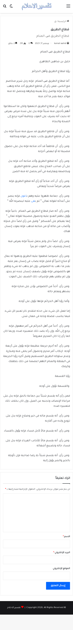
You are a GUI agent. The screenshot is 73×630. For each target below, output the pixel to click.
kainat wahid (60, 43)
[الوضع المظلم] (11, 8)
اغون (24, 196)
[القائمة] (68, 8)
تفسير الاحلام (14, 608)
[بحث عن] (5, 8)
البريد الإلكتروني (61, 552)
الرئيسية (62, 21)
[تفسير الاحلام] (36, 6)
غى (33, 201)
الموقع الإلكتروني (61, 568)
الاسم (66, 537)
